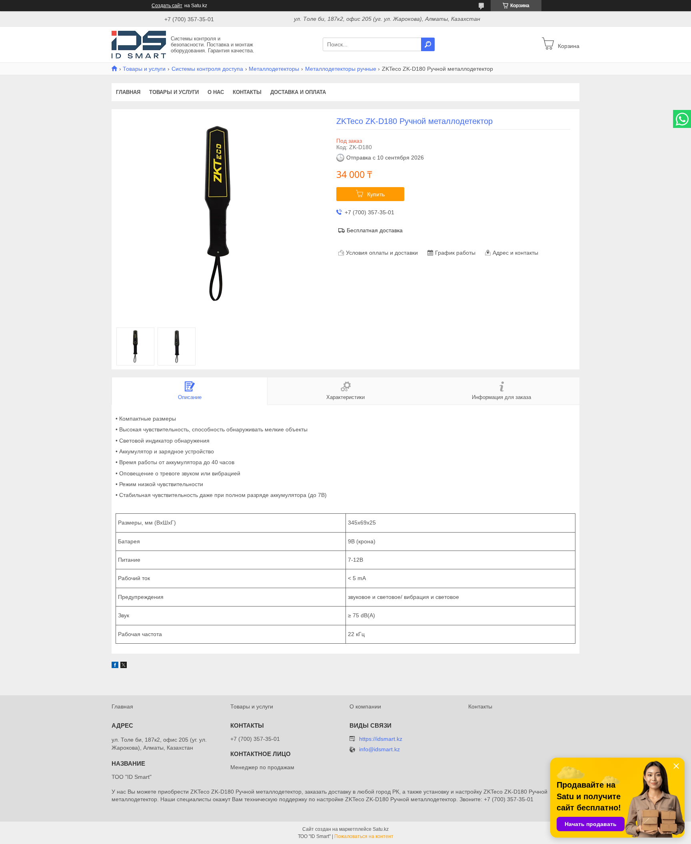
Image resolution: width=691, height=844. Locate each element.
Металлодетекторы (274, 69)
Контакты (247, 92)
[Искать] (428, 44)
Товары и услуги (144, 69)
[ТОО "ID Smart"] (139, 44)
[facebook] (115, 666)
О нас (216, 92)
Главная (128, 92)
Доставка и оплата (298, 92)
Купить (376, 194)
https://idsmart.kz (380, 739)
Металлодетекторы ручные (340, 69)
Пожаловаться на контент (363, 836)
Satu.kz (381, 829)
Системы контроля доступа (207, 69)
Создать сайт (167, 5)
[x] (123, 666)
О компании (365, 706)
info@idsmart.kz (379, 749)
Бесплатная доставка (375, 230)
